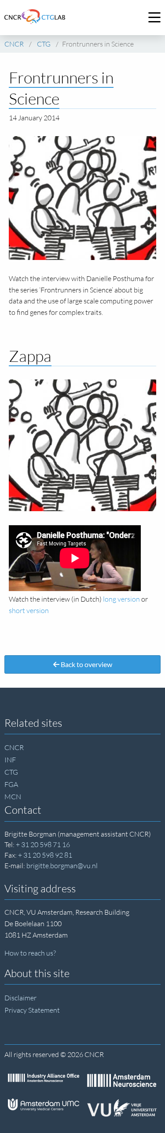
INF (10, 759)
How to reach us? (30, 953)
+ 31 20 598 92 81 (45, 855)
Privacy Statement (32, 1010)
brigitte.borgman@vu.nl (62, 865)
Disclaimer (20, 997)
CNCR (14, 747)
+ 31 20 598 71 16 (43, 844)
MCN (12, 796)
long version (121, 599)
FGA (11, 784)
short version (29, 610)
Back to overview (85, 664)
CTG (11, 772)
